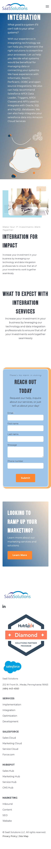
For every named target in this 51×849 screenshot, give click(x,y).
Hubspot (9, 765)
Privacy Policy (10, 836)
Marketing (10, 798)
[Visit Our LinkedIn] (4, 606)
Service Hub (9, 782)
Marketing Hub (11, 776)
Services (9, 698)
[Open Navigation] (47, 6)
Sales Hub (8, 771)
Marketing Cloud (12, 743)
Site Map (23, 836)
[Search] (44, 48)
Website (7, 821)
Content (7, 809)
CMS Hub (8, 787)
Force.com (8, 754)
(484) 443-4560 (11, 688)
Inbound (8, 804)
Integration (9, 710)
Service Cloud (10, 749)
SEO (5, 815)
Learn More (20, 555)
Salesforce (11, 732)
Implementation (12, 704)
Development (10, 721)
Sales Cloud (9, 737)
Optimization (10, 715)
